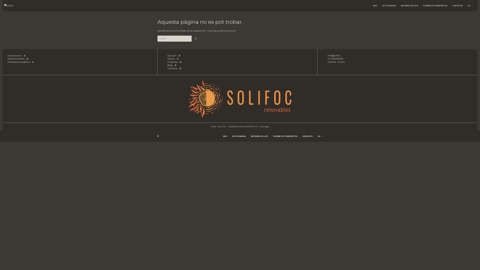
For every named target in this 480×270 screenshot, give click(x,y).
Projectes (173, 62)
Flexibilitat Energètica (435, 5)
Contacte (457, 5)
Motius (171, 59)
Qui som (172, 55)
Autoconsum (389, 5)
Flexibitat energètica (19, 62)
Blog (170, 65)
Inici (375, 5)
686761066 (337, 59)
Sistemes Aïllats (16, 59)
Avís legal (264, 126)
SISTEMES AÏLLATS (409, 5)
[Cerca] (196, 39)
